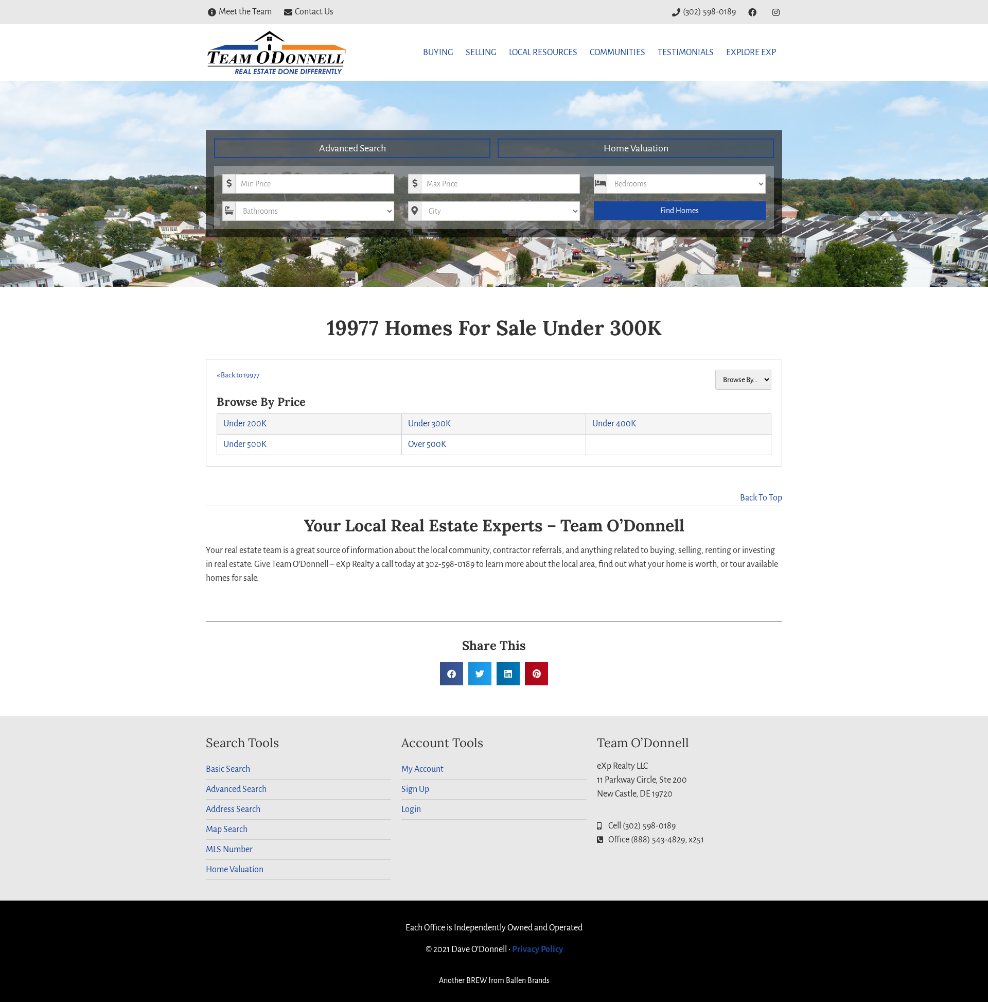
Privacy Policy (537, 949)
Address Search (233, 809)
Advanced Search (352, 148)
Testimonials (686, 52)
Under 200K (245, 423)
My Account (422, 769)
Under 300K (429, 423)
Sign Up (415, 789)
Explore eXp (751, 52)
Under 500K (245, 444)
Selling (481, 52)
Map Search (227, 829)
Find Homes (679, 210)
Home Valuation (636, 148)
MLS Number (229, 849)
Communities (617, 52)
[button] (451, 673)
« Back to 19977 (238, 375)
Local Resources (543, 52)
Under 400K (614, 423)
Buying (438, 52)
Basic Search (228, 769)
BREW (476, 980)
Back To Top (761, 498)
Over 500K (427, 444)
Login (411, 809)
